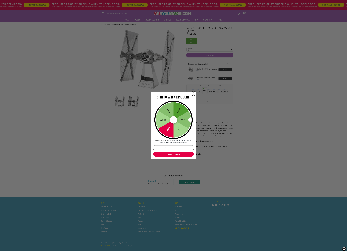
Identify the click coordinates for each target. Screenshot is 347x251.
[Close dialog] (193, 94)
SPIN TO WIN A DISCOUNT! (173, 154)
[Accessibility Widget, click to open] (344, 249)
